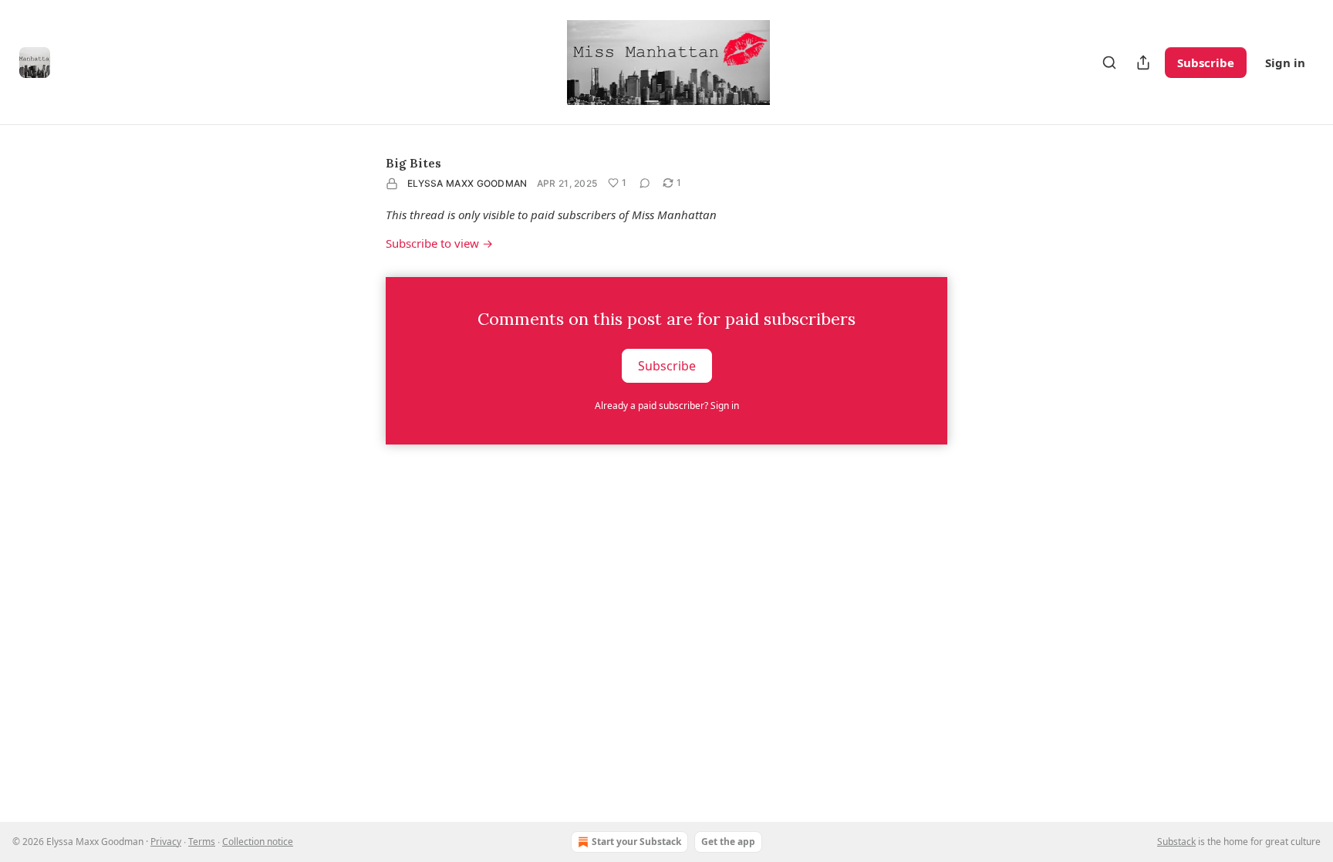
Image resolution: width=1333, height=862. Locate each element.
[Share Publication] (1143, 62)
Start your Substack (636, 841)
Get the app (728, 841)
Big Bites (413, 163)
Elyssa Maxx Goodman (467, 183)
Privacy (165, 841)
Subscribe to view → (439, 243)
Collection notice (257, 841)
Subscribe (1205, 62)
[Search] (1109, 62)
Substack (1176, 841)
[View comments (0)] (645, 183)
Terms (201, 841)
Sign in (1285, 62)
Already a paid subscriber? (667, 405)
